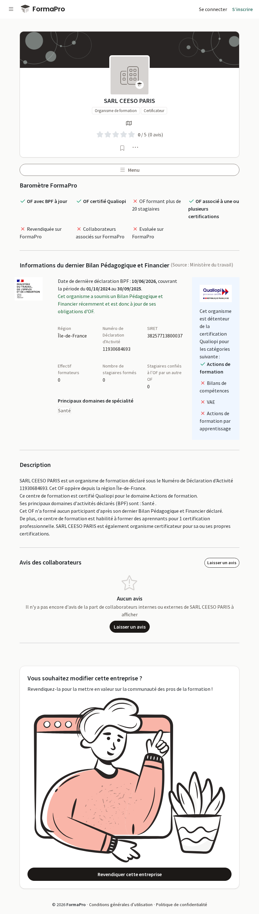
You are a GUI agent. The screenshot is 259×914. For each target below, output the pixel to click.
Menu (133, 170)
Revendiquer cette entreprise (130, 874)
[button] (135, 147)
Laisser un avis (222, 562)
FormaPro (48, 9)
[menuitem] (213, 9)
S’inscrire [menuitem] (242, 9)
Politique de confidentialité (181, 904)
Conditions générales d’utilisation (121, 904)
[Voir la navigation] (11, 9)
